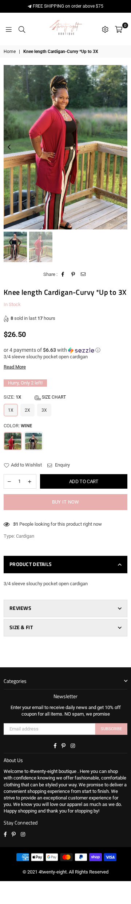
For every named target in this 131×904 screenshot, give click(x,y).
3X (44, 410)
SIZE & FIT (21, 627)
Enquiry (62, 465)
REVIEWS (20, 608)
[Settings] (105, 29)
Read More (15, 367)
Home (10, 51)
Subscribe (111, 728)
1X (10, 410)
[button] (65, 350)
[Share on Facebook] (63, 274)
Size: (35, 397)
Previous (9, 147)
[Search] (21, 29)
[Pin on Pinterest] (73, 274)
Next (121, 147)
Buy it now (65, 502)
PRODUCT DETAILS (30, 564)
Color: (18, 425)
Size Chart (53, 397)
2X (27, 410)
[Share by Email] (83, 274)
